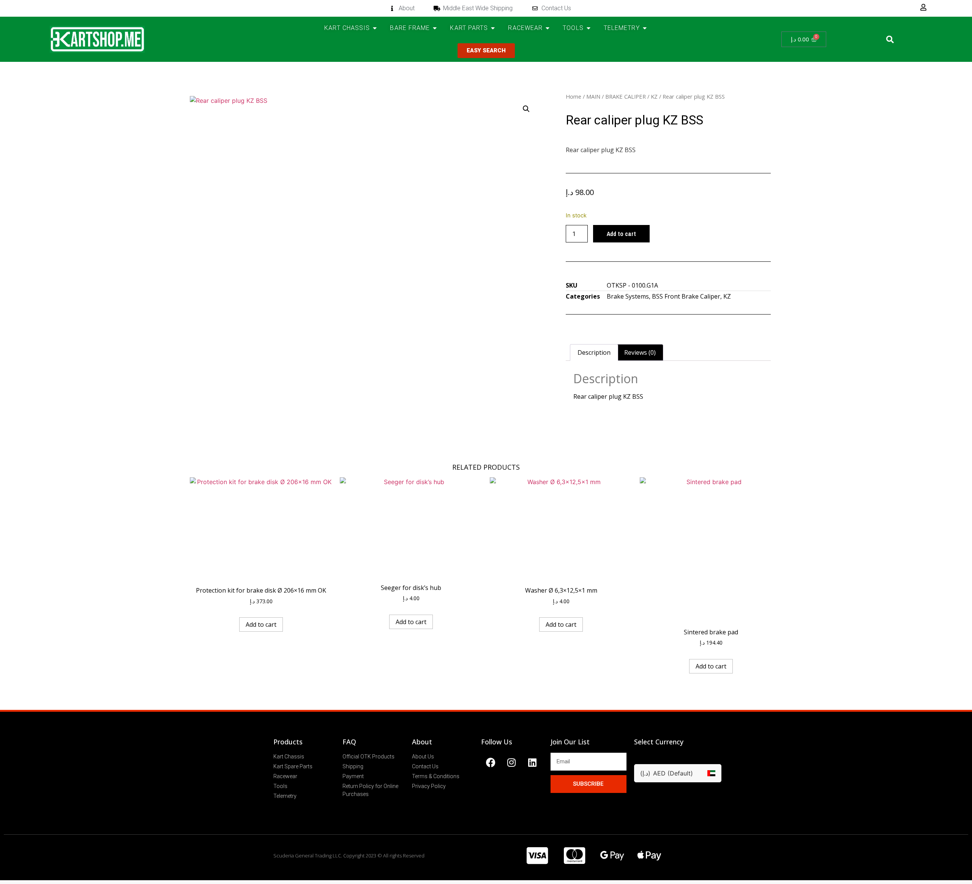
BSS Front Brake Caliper (686, 296)
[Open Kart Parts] (493, 28)
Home (573, 96)
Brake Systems (628, 296)
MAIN (593, 96)
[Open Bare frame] (435, 28)
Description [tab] (594, 352)
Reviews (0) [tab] (640, 352)
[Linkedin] (532, 762)
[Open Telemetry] (645, 28)
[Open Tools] (588, 28)
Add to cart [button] (261, 624)
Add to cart (621, 234)
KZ (654, 96)
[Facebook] (490, 762)
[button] (890, 39)
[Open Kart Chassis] (375, 28)
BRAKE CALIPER (625, 96)
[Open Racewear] (547, 28)
